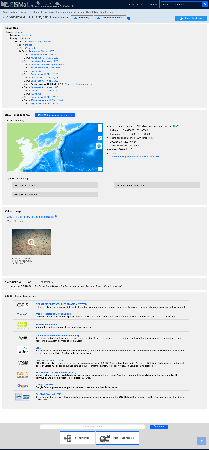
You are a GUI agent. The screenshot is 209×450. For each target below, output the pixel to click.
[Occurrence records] (117, 432)
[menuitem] (135, 4)
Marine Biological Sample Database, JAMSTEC (136, 156)
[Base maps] (99, 146)
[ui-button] (204, 4)
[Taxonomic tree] (77, 432)
